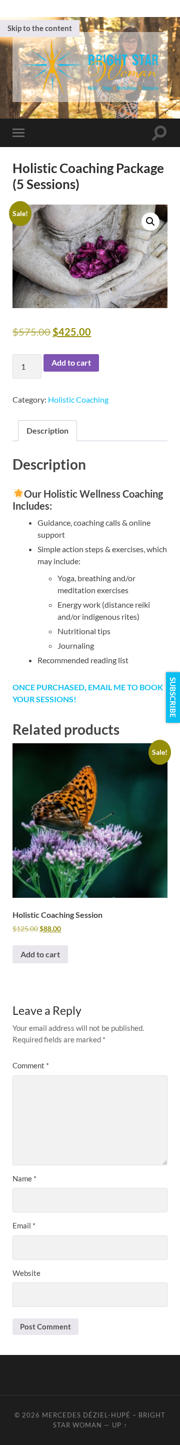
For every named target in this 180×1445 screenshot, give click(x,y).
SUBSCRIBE (173, 697)
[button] (151, 222)
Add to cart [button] (40, 954)
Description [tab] (47, 430)
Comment (30, 1065)
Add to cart (71, 362)
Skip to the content (40, 28)
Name (24, 1178)
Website (26, 1272)
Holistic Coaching (78, 399)
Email (24, 1225)
